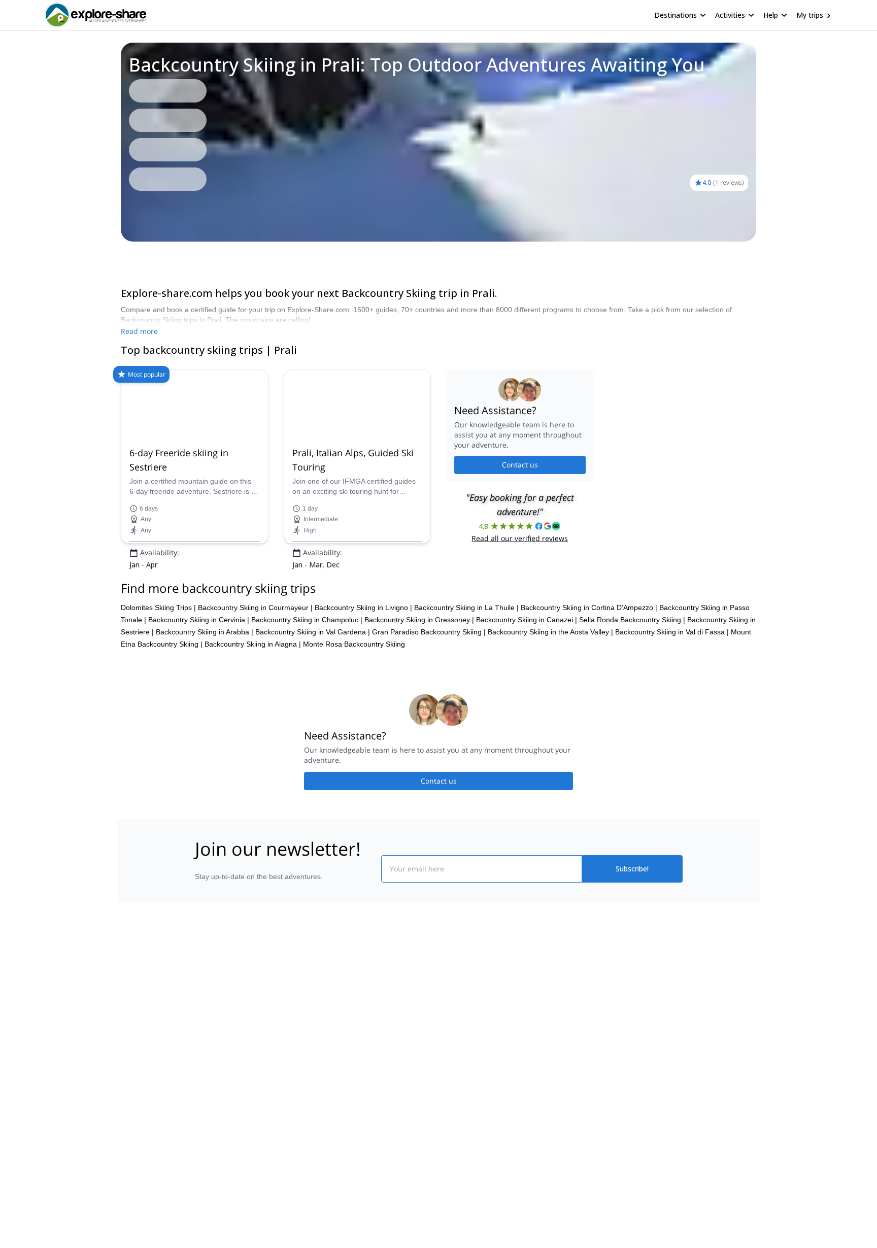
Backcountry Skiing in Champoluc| (306, 683)
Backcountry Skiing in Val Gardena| (312, 695)
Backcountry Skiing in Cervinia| (198, 683)
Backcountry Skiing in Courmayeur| (255, 671)
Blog (445, 1050)
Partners (206, 1072)
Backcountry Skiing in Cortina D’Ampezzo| (589, 671)
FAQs (324, 1093)
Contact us (520, 496)
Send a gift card (218, 1139)
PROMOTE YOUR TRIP (607, 1048)
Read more (139, 331)
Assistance (156, 256)
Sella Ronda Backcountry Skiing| (632, 683)
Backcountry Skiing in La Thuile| (466, 671)
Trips (120, 256)
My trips (809, 15)
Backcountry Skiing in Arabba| (204, 695)
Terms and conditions (350, 1115)
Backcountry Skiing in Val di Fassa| (672, 695)
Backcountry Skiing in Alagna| (253, 707)
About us (207, 1050)
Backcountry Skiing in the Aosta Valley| (550, 695)
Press (202, 1095)
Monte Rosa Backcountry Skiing (354, 707)
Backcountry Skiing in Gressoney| (419, 683)
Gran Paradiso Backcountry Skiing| (429, 695)
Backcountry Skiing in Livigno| (363, 671)
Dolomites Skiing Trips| (158, 671)
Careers (206, 1117)
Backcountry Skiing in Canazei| (526, 683)
